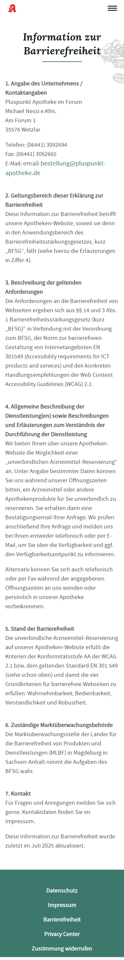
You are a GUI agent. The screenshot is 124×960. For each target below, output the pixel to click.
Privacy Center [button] (62, 934)
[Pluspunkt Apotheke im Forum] (56, 8)
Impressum (62, 905)
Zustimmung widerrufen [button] (62, 948)
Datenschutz (62, 890)
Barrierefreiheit (62, 919)
